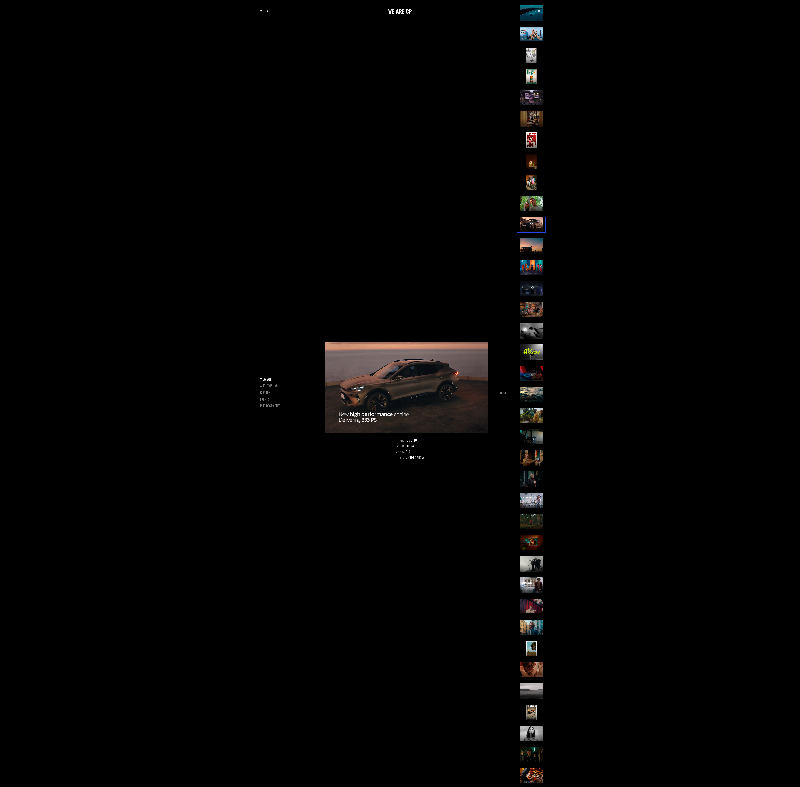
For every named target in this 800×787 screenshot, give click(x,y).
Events (265, 399)
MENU (538, 11)
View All (265, 379)
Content (266, 392)
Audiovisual (268, 385)
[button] (531, 34)
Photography (270, 405)
